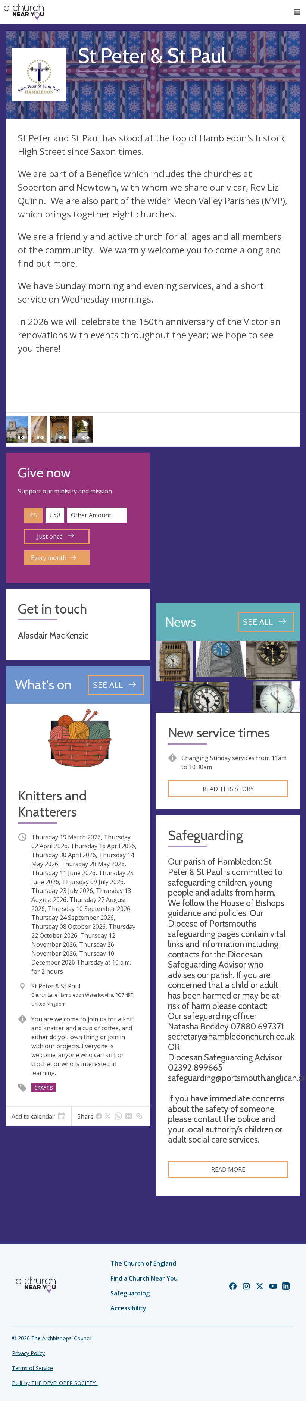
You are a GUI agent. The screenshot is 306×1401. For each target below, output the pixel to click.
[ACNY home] (24, 12)
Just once (50, 536)
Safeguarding (130, 1293)
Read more (228, 1169)
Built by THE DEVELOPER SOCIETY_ (55, 1382)
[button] (297, 12)
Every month (48, 558)
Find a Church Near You (144, 1278)
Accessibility (128, 1308)
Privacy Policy (28, 1353)
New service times (219, 733)
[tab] (38, 1116)
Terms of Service (32, 1368)
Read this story (228, 789)
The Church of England (143, 1263)
